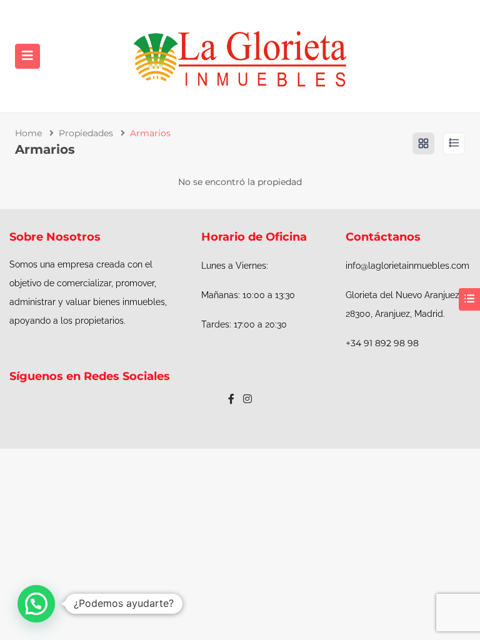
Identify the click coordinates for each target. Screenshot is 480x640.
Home (28, 133)
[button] (36, 603)
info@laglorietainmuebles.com (407, 266)
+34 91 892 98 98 (382, 343)
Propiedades (86, 133)
